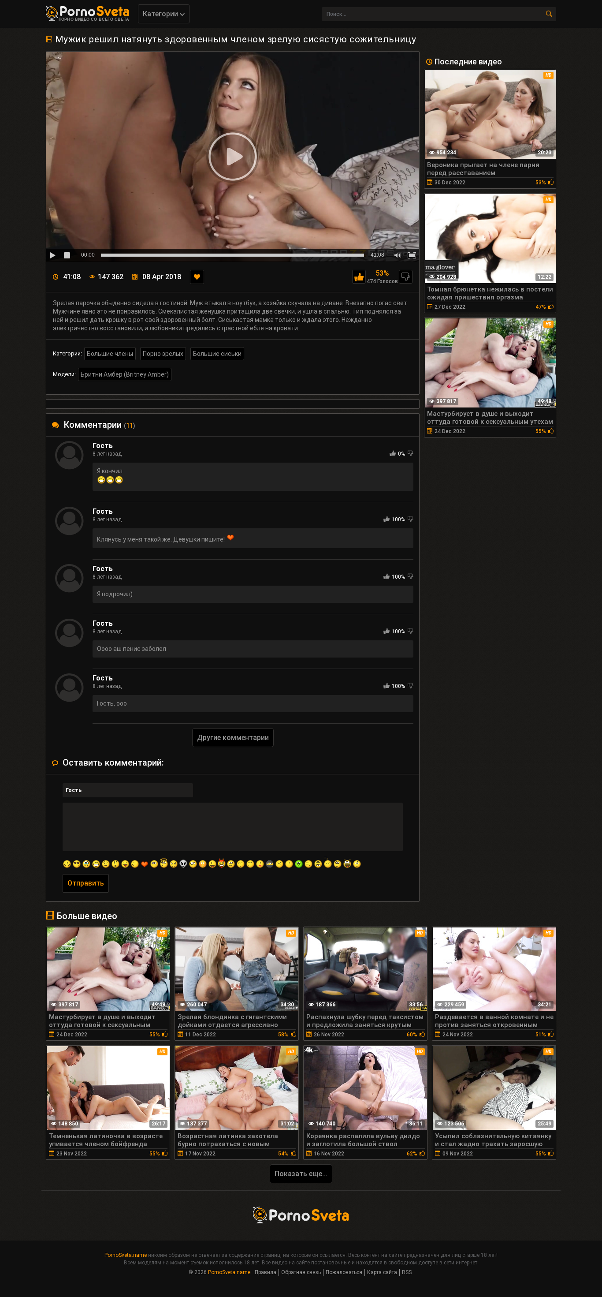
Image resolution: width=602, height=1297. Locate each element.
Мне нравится (359, 277)
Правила (265, 1272)
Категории (161, 14)
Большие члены (110, 353)
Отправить (85, 883)
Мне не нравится (405, 277)
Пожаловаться (344, 1272)
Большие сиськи (217, 353)
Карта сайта (382, 1272)
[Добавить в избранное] (197, 277)
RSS (407, 1272)
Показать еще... (301, 1174)
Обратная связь (301, 1272)
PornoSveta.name (125, 1255)
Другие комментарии (233, 737)
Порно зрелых (163, 353)
